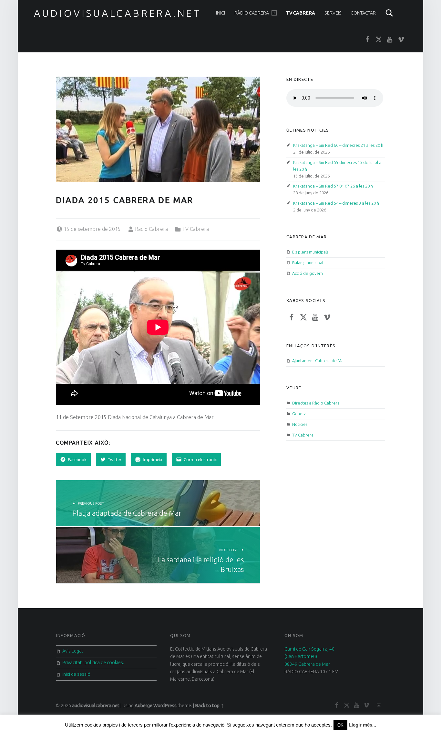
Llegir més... (362, 725)
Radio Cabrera (151, 229)
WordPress (165, 705)
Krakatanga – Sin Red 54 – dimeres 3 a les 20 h (336, 203)
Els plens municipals (310, 252)
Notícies (299, 424)
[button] (158, 129)
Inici (220, 13)
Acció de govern (307, 273)
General (299, 413)
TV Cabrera (300, 13)
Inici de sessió (76, 674)
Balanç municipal (307, 262)
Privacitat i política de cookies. (93, 662)
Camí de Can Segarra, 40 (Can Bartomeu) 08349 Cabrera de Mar (309, 656)
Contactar (363, 13)
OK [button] (340, 725)
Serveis (333, 13)
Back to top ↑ (209, 705)
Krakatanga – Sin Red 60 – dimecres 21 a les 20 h (338, 145)
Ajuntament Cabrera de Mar (318, 360)
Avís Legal (72, 650)
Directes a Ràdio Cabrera (316, 403)
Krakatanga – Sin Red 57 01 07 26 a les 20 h (333, 186)
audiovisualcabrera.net (117, 13)
